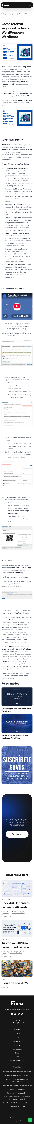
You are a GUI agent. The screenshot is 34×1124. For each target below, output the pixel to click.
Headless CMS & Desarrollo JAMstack (17, 1103)
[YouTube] (15, 1014)
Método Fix (7, 916)
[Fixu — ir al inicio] (5, 5)
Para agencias (17, 1049)
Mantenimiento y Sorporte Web (17, 1075)
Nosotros (17, 1045)
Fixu (4, 952)
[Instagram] (19, 1014)
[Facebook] (22, 1014)
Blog (17, 1053)
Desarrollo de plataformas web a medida (17, 1085)
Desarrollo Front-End (17, 1107)
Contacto (17, 1057)
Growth (5, 912)
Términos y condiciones (17, 1118)
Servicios (17, 1038)
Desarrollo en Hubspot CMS (17, 1093)
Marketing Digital (18, 912)
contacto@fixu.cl (17, 1023)
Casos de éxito (17, 1041)
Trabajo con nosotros (17, 1061)
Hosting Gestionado (17, 1089)
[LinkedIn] (12, 1014)
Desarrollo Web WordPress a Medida (17, 1072)
